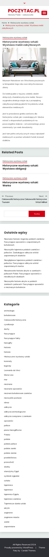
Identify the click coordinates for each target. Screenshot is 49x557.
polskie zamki (10, 448)
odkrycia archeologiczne (15, 411)
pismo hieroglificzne (13, 430)
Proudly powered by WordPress (19, 547)
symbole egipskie (11, 476)
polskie (7, 439)
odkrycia (8, 407)
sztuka (7, 480)
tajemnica (8, 485)
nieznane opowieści (13, 388)
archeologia (9, 310)
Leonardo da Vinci (12, 370)
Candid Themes (28, 550)
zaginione (8, 512)
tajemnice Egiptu (11, 494)
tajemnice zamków (12, 499)
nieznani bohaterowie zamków (18, 393)
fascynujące (9, 333)
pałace (7, 425)
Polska (7, 434)
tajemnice (8, 489)
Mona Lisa (8, 375)
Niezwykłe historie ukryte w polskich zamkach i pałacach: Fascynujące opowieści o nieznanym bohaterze (24, 284)
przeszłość (9, 462)
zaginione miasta (11, 517)
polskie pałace (10, 443)
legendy (7, 366)
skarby (7, 466)
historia (7, 347)
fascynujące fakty (12, 338)
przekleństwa (10, 457)
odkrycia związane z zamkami (17, 416)
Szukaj (37, 214)
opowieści (8, 421)
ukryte (7, 508)
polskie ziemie (10, 453)
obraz (6, 402)
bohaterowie (9, 315)
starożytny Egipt (11, 471)
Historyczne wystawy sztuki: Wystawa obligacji (20, 167)
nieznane (8, 384)
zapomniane (9, 526)
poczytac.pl (23, 10)
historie (7, 352)
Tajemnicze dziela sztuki (15, 503)
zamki (6, 522)
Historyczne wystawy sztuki (15, 37)
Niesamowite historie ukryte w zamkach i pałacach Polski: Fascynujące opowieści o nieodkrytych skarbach (22, 273)
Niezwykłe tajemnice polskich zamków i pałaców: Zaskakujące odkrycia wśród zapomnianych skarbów (22, 252)
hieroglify (8, 343)
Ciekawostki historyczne (15, 320)
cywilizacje (9, 324)
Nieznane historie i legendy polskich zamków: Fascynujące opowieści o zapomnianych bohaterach (24, 242)
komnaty (8, 361)
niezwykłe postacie (13, 398)
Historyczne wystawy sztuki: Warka (20, 184)
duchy (6, 329)
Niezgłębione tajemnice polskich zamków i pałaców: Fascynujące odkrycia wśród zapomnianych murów (23, 263)
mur (5, 379)
